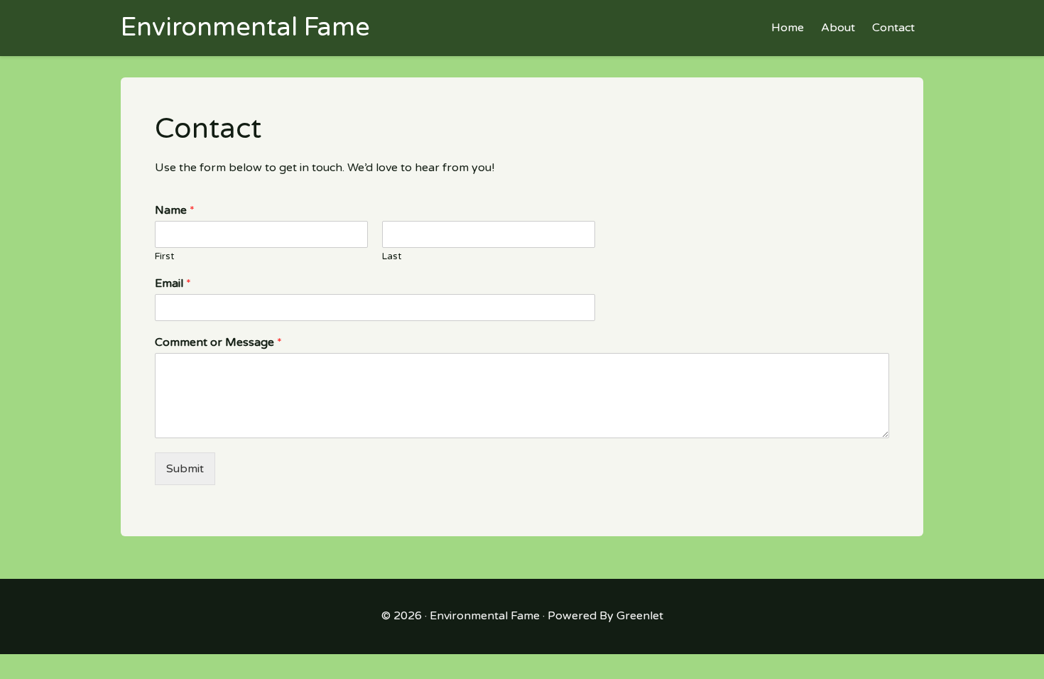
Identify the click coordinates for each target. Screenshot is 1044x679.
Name (175, 210)
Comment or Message (218, 342)
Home (787, 28)
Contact (893, 28)
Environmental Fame (485, 616)
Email (173, 283)
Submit (185, 469)
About (838, 28)
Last (391, 256)
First (164, 256)
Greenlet (639, 616)
